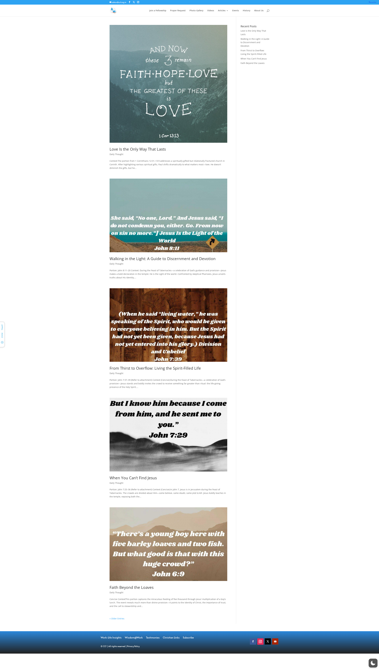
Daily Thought (116, 154)
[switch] (373, 663)
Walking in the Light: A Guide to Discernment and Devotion (163, 258)
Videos (210, 10)
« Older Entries (117, 618)
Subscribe (188, 637)
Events (235, 10)
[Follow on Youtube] (275, 641)
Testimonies (153, 637)
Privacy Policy (133, 646)
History (246, 10)
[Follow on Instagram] (260, 641)
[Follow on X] (268, 641)
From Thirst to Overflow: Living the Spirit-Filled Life (155, 368)
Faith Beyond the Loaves (132, 587)
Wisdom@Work (134, 637)
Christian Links (171, 637)
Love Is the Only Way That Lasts (138, 149)
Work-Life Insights (111, 637)
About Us (259, 10)
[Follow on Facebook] (253, 641)
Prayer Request (178, 10)
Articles (221, 10)
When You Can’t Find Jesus (133, 477)
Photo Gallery (196, 10)
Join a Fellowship (157, 10)
